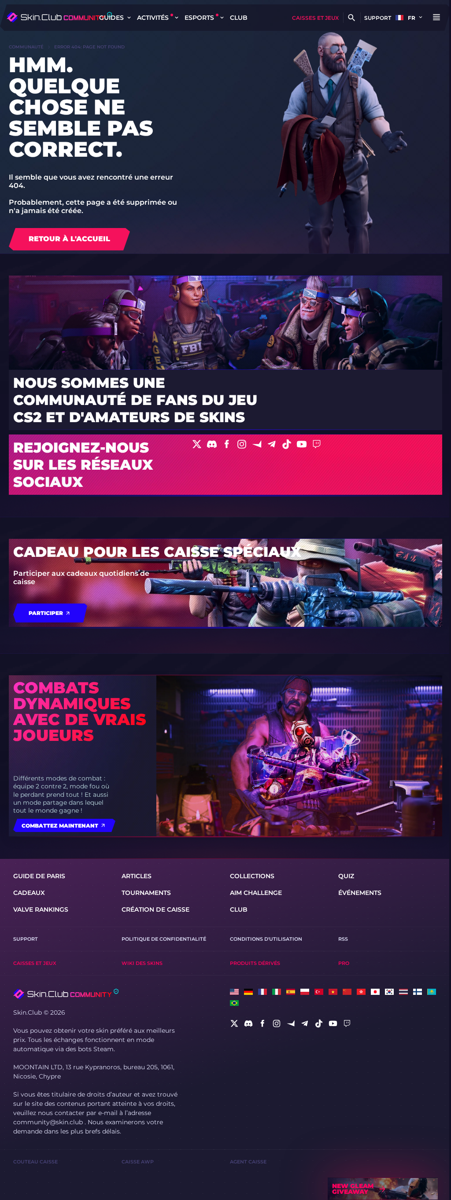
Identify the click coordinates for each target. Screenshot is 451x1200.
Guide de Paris (39, 876)
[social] (234, 1023)
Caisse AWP (138, 1162)
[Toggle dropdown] (129, 17)
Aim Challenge (256, 893)
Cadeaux (29, 893)
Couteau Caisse (35, 1162)
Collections (252, 876)
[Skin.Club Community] (59, 17)
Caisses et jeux (315, 18)
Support (377, 18)
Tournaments (146, 893)
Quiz (346, 876)
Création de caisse (155, 909)
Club (239, 18)
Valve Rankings (40, 909)
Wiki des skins (142, 963)
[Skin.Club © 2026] (65, 994)
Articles (137, 876)
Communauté (26, 47)
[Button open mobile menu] (436, 17)
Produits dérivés (255, 963)
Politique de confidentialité (164, 939)
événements (359, 893)
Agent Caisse (248, 1162)
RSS (343, 939)
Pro (343, 963)
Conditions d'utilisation (266, 939)
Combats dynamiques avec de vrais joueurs (79, 711)
